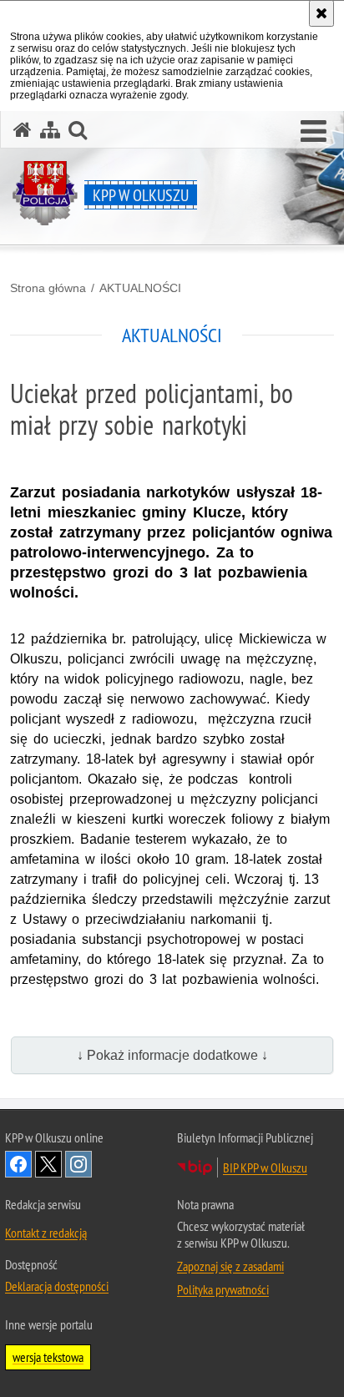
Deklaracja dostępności (57, 1286)
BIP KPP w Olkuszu (265, 1167)
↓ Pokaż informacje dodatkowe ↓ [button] (172, 1055)
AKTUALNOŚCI (140, 288)
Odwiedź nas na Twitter (48, 1164)
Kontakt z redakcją (46, 1232)
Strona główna (48, 288)
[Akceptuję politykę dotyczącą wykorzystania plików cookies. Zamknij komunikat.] (321, 13)
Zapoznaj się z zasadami (230, 1266)
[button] (313, 131)
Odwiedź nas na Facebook (18, 1164)
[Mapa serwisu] (50, 129)
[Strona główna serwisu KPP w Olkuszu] (22, 129)
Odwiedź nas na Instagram (78, 1164)
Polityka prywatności (223, 1289)
